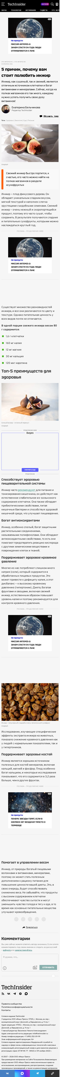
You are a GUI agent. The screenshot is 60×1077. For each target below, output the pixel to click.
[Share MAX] (22, 1073)
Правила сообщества (11, 1004)
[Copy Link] (52, 1073)
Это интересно (7, 62)
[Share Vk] (7, 1073)
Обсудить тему (51, 116)
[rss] (2, 993)
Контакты (6, 1010)
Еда (24, 121)
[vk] (8, 993)
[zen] (20, 993)
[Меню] (3, 4)
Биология (18, 121)
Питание (31, 121)
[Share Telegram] (37, 1073)
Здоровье (9, 121)
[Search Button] (52, 4)
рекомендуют (27, 490)
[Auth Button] (57, 4)
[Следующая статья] (30, 976)
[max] (26, 993)
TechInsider (17, 4)
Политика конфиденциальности (16, 1007)
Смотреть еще (30, 470)
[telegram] (14, 993)
